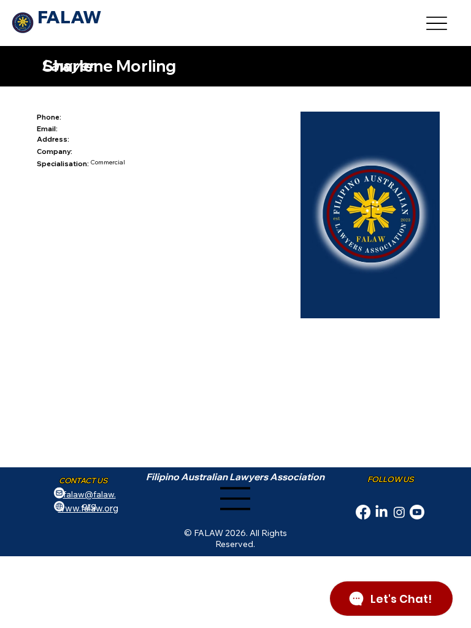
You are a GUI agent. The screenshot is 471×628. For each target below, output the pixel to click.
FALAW (69, 17)
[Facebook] (363, 512)
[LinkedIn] (381, 512)
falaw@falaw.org (89, 500)
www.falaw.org (88, 508)
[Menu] (437, 23)
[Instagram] (399, 512)
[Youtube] (417, 512)
